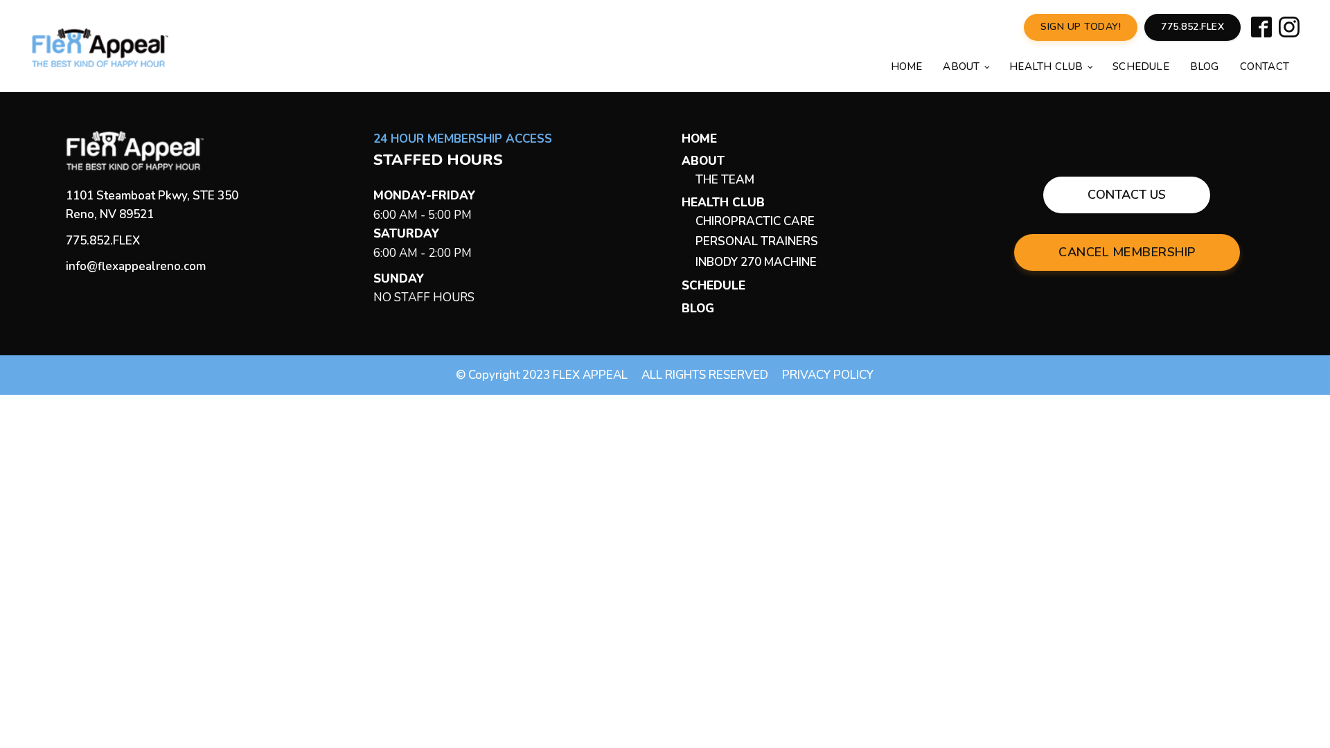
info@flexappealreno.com (136, 266)
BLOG (698, 309)
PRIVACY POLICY (828, 375)
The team (724, 180)
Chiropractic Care (755, 221)
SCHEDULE (713, 286)
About (961, 66)
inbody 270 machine (756, 262)
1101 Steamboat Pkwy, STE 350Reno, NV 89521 (152, 205)
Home (907, 66)
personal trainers (756, 241)
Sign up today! (1080, 26)
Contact (1264, 66)
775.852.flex (1192, 26)
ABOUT (703, 161)
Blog (1204, 66)
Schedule (1140, 66)
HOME (699, 139)
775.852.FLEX (103, 241)
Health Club (1046, 66)
